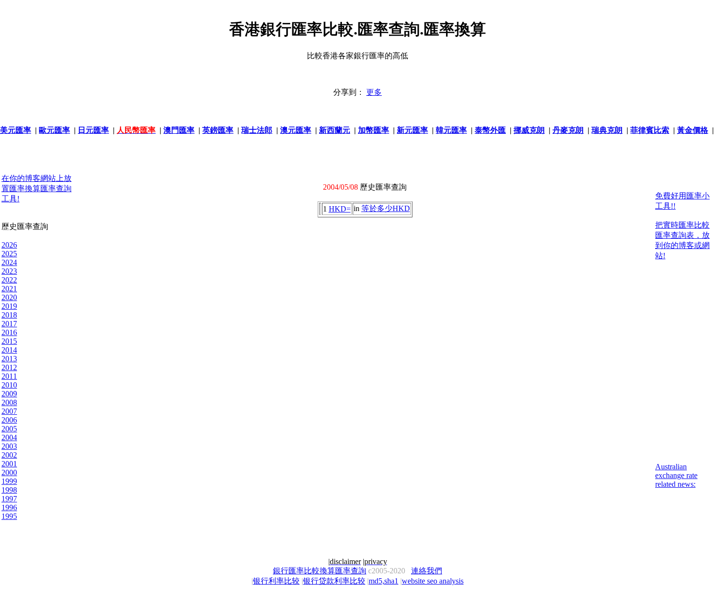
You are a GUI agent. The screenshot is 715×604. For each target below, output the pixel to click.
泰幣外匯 (490, 130)
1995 (9, 516)
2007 (9, 411)
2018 (9, 315)
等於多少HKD (385, 208)
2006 (9, 420)
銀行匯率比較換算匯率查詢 (319, 571)
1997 (9, 499)
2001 (9, 464)
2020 (9, 297)
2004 (9, 437)
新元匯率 (412, 130)
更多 (374, 92)
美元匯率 (15, 130)
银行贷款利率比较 (334, 581)
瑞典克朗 (607, 130)
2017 (9, 324)
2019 (9, 306)
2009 (9, 394)
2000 (9, 472)
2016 (9, 332)
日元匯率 (93, 130)
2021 (9, 288)
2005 (9, 429)
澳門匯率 (179, 130)
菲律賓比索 (649, 130)
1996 (9, 507)
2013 (9, 359)
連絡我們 (426, 571)
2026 (9, 245)
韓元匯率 (451, 130)
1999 (9, 481)
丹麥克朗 (568, 130)
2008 (9, 402)
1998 (9, 490)
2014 (9, 350)
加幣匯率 (373, 130)
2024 (9, 262)
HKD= (340, 209)
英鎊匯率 (217, 130)
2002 (9, 455)
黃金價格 (692, 130)
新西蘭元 (334, 130)
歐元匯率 (54, 130)
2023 (9, 271)
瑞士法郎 (256, 130)
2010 (9, 385)
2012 (9, 367)
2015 (9, 341)
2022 (9, 280)
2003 (9, 446)
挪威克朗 (529, 130)
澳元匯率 (295, 130)
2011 (9, 376)
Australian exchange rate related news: (676, 475)
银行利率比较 (276, 581)
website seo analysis (433, 581)
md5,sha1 (383, 581)
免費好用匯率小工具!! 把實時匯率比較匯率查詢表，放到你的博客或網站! (682, 226)
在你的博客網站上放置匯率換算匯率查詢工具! (36, 188)
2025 (9, 253)
